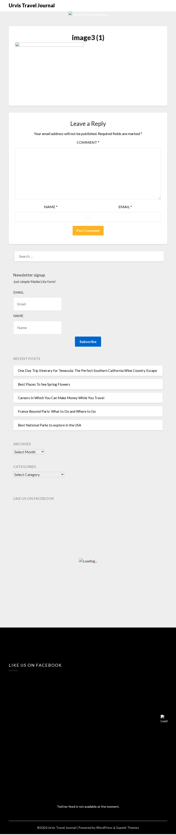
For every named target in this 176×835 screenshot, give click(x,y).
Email (125, 207)
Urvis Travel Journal (32, 5)
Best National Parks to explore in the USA (49, 425)
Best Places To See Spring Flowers (44, 384)
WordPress (104, 827)
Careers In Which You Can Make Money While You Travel (61, 398)
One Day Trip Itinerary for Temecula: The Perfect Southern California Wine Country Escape (87, 370)
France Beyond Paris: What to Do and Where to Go (57, 411)
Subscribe (88, 341)
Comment (88, 142)
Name (51, 207)
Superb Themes (127, 827)
